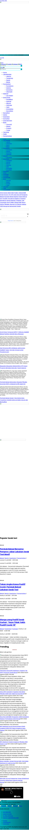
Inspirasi (8, 101)
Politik (5, 134)
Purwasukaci (7, 84)
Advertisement (7, 822)
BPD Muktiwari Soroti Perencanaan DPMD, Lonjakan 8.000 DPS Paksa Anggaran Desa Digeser (12, 728)
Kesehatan (6, 117)
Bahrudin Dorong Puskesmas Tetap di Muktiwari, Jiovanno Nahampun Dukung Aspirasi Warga (14, 780)
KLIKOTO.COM (7, 814)
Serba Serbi (6, 97)
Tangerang (9, 78)
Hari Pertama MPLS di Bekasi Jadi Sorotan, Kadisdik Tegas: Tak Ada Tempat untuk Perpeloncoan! (12, 350)
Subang (8, 88)
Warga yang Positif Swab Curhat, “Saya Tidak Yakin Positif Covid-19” (12, 622)
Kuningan (15, 629)
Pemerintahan (7, 136)
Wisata (8, 126)
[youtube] (8, 64)
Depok (8, 80)
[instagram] (3, 64)
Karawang (9, 90)
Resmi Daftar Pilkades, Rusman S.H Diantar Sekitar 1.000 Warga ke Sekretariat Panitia (13, 204)
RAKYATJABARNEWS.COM (10, 818)
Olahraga (9, 105)
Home (5, 72)
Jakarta (8, 76)
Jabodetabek (7, 74)
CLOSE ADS (3, 0)
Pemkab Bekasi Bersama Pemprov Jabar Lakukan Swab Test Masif (14, 552)
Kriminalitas (9, 109)
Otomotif (9, 124)
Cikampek (9, 92)
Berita (7, 558)
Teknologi (6, 132)
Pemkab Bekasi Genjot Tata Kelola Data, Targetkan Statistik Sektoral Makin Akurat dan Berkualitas (14, 400)
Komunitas (6, 119)
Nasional (5, 94)
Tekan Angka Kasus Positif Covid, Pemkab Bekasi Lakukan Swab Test (12, 587)
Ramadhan (6, 113)
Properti (8, 128)
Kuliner (5, 115)
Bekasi (8, 82)
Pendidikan (9, 99)
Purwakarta (9, 86)
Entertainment (7, 120)
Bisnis (4, 122)
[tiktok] (20, 64)
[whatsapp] (15, 64)
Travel (8, 130)
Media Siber (6, 824)
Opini (7, 107)
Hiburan (8, 103)
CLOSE (2, 57)
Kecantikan (9, 111)
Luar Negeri (9, 95)
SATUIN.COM (7, 812)
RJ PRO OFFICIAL (8, 816)
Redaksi (5, 821)
